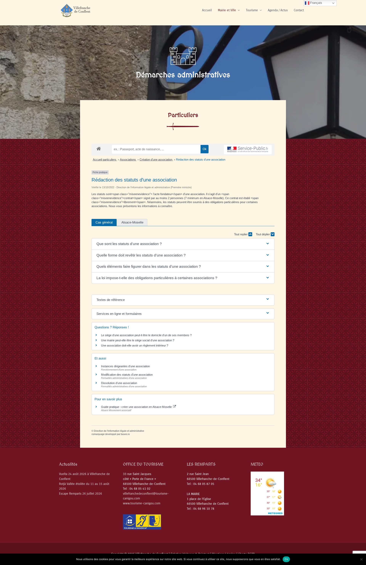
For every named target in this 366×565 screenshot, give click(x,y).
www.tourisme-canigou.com (141, 503)
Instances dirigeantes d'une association (125, 366)
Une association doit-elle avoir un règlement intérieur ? (134, 345)
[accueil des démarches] (98, 148)
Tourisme (252, 10)
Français (315, 2)
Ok (286, 559)
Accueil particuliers (105, 159)
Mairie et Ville (227, 10)
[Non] (361, 559)
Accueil (207, 10)
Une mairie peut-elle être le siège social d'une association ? (137, 340)
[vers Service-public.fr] (248, 149)
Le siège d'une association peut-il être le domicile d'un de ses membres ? (146, 335)
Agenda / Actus (278, 10)
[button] (183, 244)
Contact (299, 10)
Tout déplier (263, 234)
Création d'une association (156, 159)
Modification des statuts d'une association (127, 374)
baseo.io (125, 434)
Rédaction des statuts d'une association (200, 159)
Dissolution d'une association (119, 383)
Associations (128, 159)
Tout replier (241, 234)
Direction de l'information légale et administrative (119, 431)
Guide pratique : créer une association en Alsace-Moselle (137, 406)
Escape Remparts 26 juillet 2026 (80, 493)
